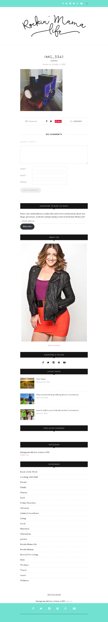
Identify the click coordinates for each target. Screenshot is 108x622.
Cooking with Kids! (29, 477)
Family (23, 487)
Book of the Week (28, 472)
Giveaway (24, 508)
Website (23, 182)
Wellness (24, 580)
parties (23, 539)
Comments (31, 121)
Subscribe (27, 226)
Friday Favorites (28, 503)
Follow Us (24, 455)
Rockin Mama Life (28, 544)
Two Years (41, 379)
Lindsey (77, 121)
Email (23, 175)
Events (23, 482)
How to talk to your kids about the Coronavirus (57, 410)
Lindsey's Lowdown (29, 513)
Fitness (23, 492)
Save (59, 121)
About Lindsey (54, 345)
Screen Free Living (29, 554)
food (22, 497)
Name (23, 169)
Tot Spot (24, 565)
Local (22, 523)
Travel (23, 570)
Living (23, 518)
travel (23, 575)
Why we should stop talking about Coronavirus (57, 395)
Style (22, 560)
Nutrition (24, 528)
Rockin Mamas (27, 549)
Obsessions (25, 534)
